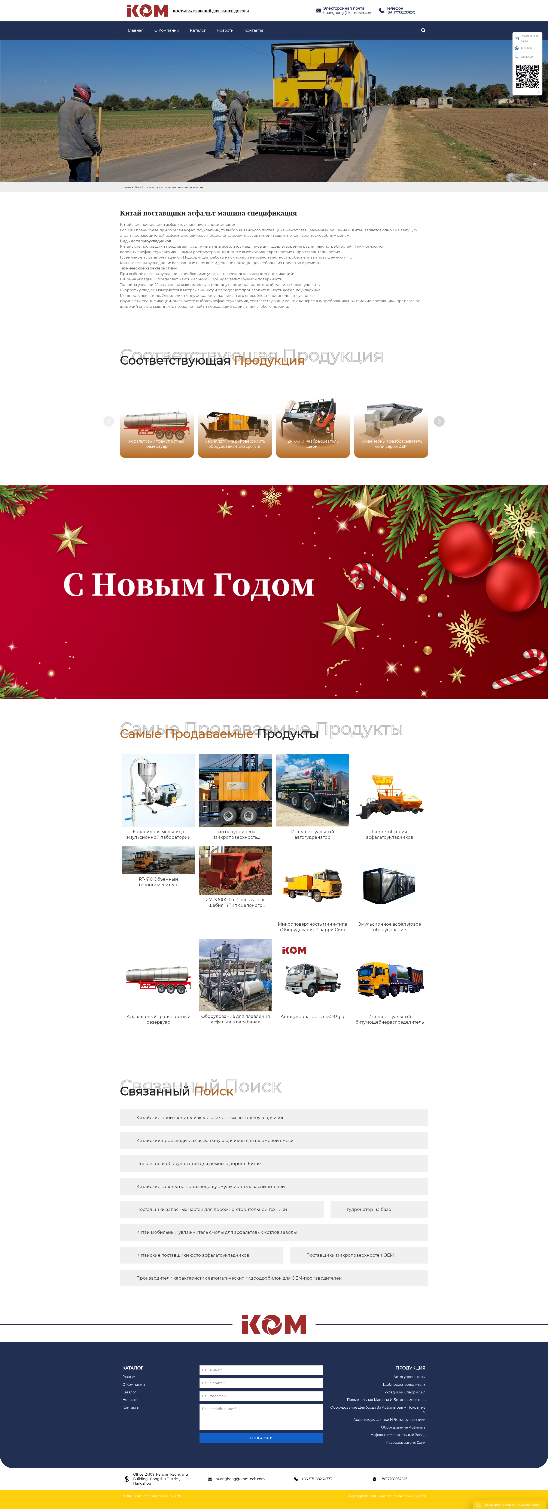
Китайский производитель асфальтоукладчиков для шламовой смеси (215, 1140)
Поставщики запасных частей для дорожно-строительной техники (211, 1209)
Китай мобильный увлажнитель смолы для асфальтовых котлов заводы (216, 1232)
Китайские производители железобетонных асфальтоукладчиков (210, 1117)
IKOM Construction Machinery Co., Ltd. (151, 1496)
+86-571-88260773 (317, 1479)
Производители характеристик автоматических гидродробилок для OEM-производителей (239, 1278)
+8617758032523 (393, 1479)
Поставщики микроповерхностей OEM (350, 1255)
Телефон (526, 48)
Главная (127, 187)
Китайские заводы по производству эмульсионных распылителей (210, 1186)
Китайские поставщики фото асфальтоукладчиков (192, 1255)
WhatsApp (527, 56)
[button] (439, 421)
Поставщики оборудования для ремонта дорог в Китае (198, 1163)
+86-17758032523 (400, 13)
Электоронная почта (530, 38)
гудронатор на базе (369, 1209)
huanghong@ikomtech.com (347, 13)
